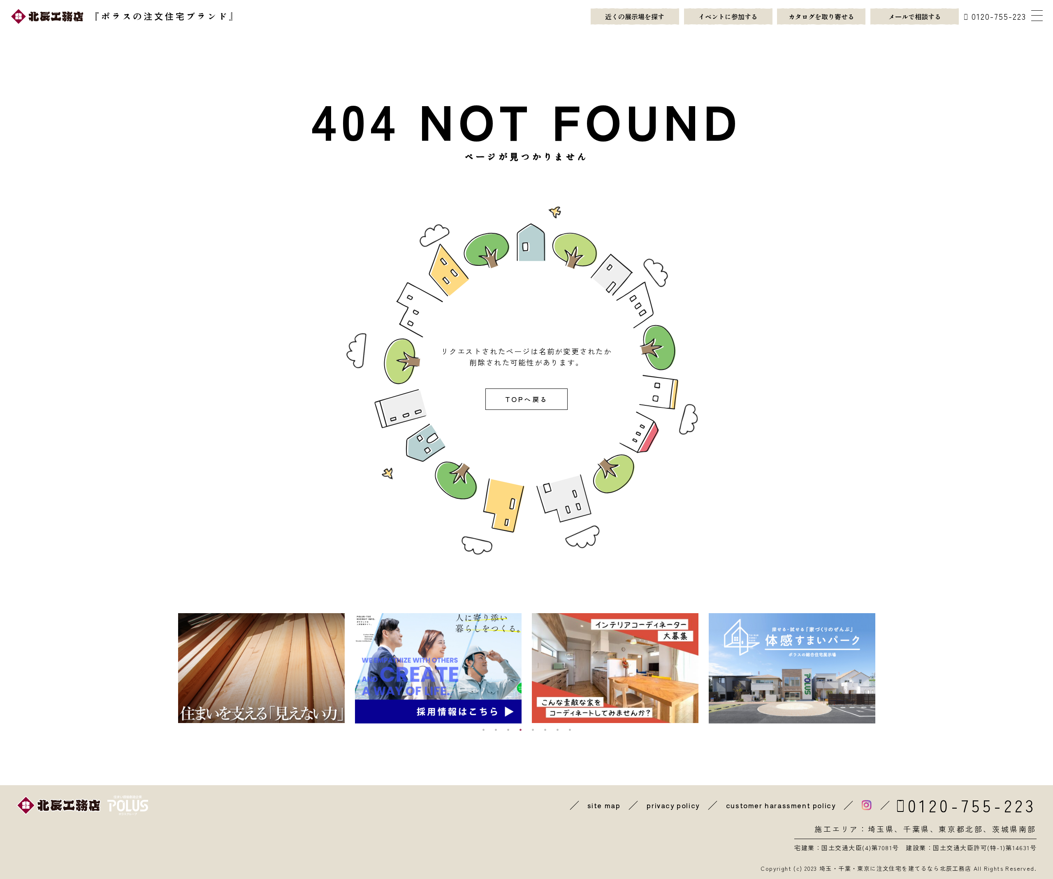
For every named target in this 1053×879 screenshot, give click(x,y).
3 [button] (508, 730)
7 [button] (557, 730)
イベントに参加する (728, 16)
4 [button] (520, 730)
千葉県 (916, 828)
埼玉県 (881, 828)
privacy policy (673, 805)
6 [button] (545, 730)
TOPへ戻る (526, 399)
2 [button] (496, 730)
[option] (261, 668)
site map (604, 805)
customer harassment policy (781, 805)
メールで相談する (914, 16)
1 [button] (483, 730)
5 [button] (533, 730)
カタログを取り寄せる (821, 16)
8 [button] (570, 730)
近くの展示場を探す (634, 16)
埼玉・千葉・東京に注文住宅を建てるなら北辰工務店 (895, 868)
